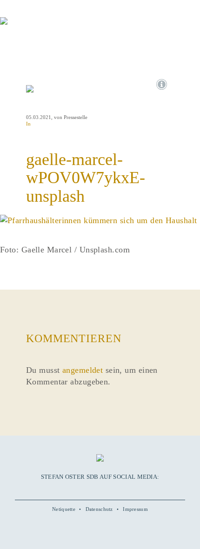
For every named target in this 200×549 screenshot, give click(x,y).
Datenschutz (99, 509)
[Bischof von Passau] (56, 27)
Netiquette (63, 509)
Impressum (135, 509)
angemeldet (82, 370)
